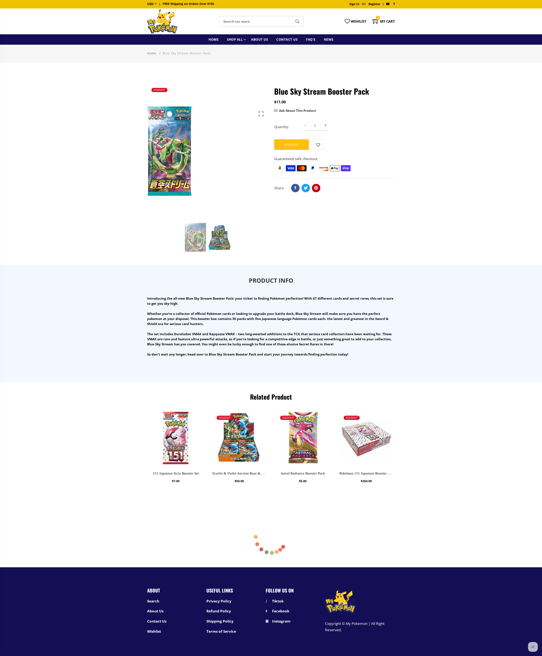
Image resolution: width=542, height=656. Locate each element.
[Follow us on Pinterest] (316, 188)
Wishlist (154, 631)
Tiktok (278, 601)
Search (153, 601)
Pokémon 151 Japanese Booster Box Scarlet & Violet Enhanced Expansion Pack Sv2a (366, 473)
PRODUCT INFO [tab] (271, 280)
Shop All (235, 39)
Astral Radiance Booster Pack (303, 473)
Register (374, 4)
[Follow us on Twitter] (305, 188)
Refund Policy (218, 611)
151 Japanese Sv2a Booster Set (176, 473)
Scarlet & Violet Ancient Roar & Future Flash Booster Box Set (239, 473)
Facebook (280, 611)
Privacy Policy (218, 601)
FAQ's (310, 39)
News (328, 39)
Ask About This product (297, 110)
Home (213, 39)
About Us (259, 39)
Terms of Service (221, 631)
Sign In (355, 4)
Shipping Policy (220, 621)
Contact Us (286, 39)
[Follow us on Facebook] (295, 188)
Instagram (281, 621)
